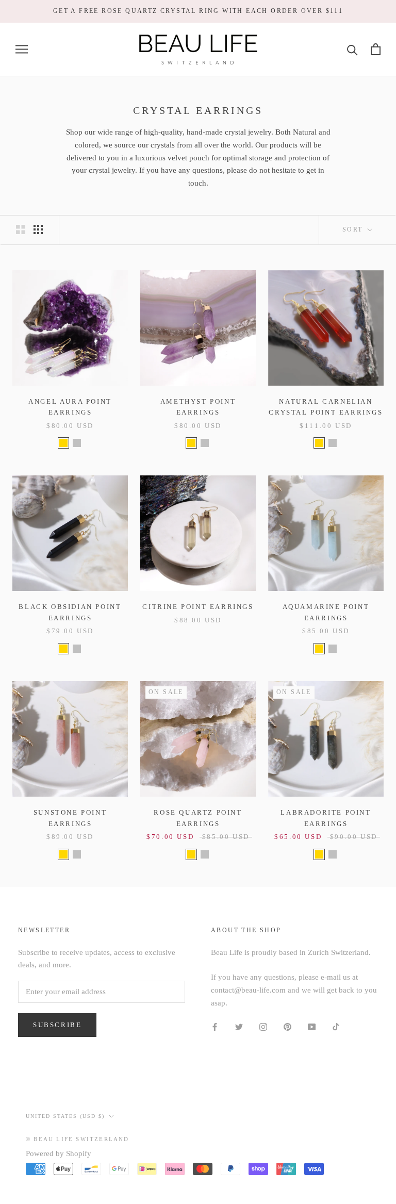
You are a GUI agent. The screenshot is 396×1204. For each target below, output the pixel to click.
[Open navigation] (21, 49)
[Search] (352, 49)
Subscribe (57, 1025)
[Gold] (63, 443)
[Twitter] (239, 1026)
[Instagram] (263, 1026)
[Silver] (77, 443)
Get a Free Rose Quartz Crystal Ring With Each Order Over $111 (198, 10)
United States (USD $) (65, 1116)
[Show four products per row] (38, 229)
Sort (354, 229)
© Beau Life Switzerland (77, 1139)
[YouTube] (312, 1026)
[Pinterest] (287, 1026)
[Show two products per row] (20, 229)
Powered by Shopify (58, 1153)
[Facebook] (215, 1026)
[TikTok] (336, 1026)
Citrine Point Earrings (197, 607)
